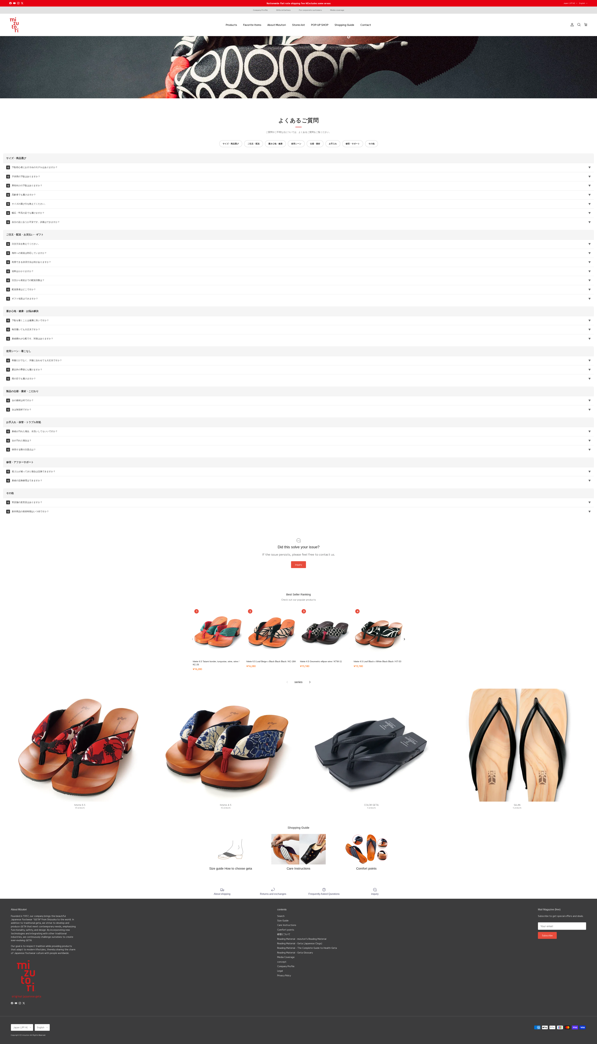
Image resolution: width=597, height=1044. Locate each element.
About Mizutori (276, 25)
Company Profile (260, 10)
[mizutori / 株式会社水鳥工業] (14, 25)
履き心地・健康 (275, 143)
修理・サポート (353, 143)
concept (281, 961)
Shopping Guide (344, 25)
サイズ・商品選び (231, 143)
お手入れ (333, 143)
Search (281, 916)
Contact (365, 25)
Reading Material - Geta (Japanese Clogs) (299, 943)
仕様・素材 (315, 143)
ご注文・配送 (254, 143)
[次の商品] (404, 639)
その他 (371, 143)
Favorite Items (252, 25)
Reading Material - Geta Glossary (295, 952)
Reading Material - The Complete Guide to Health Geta (307, 947)
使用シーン (296, 143)
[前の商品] (192, 639)
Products (231, 25)
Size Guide (283, 920)
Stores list (298, 25)
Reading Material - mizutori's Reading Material (301, 938)
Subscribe (547, 935)
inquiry (298, 564)
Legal (280, 970)
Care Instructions (286, 925)
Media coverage (337, 10)
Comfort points (285, 929)
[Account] (571, 25)
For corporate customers (310, 10)
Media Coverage (286, 957)
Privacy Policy (284, 975)
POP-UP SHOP (319, 25)
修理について (283, 934)
